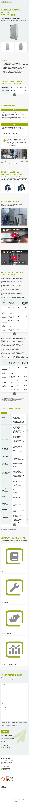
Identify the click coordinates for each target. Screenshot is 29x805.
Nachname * (4, 695)
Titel (3, 688)
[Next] (26, 53)
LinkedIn (4, 787)
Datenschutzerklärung (12, 722)
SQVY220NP (4, 382)
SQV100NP (4, 309)
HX (17, 801)
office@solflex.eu (6, 747)
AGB (15, 799)
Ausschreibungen (7, 633)
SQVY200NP (4, 373)
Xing (3, 786)
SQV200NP (4, 313)
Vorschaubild (5, 429)
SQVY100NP (4, 369)
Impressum (6, 799)
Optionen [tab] (4, 413)
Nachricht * (4, 707)
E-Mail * (3, 699)
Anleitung (6, 602)
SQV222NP (4, 330)
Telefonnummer (5, 703)
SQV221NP (4, 326)
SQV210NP (4, 317)
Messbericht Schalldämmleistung (11, 664)
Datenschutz (12, 799)
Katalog (5, 571)
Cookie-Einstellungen (20, 799)
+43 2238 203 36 (6, 745)
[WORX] (15, 801)
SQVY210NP (4, 377)
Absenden (5, 732)
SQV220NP (4, 322)
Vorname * (4, 691)
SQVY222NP (4, 390)
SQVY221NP (4, 386)
